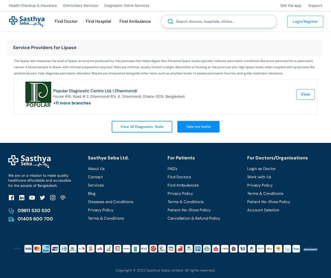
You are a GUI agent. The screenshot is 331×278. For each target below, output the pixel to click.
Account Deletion (263, 210)
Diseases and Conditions (110, 201)
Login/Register (305, 21)
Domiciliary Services (80, 5)
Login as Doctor (261, 168)
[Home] (26, 21)
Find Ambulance (135, 21)
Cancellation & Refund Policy (194, 218)
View (305, 94)
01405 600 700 (35, 219)
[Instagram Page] (53, 197)
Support (315, 5)
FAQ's (172, 168)
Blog (91, 193)
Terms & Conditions (106, 218)
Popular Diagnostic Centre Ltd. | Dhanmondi (95, 91)
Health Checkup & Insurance (33, 5)
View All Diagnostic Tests (142, 126)
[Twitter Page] (42, 197)
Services (96, 185)
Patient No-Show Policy (189, 210)
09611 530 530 (34, 210)
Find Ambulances (183, 185)
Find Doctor (66, 21)
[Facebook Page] (11, 197)
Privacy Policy (100, 210)
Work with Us (259, 177)
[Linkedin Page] (22, 197)
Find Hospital (98, 21)
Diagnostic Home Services (126, 5)
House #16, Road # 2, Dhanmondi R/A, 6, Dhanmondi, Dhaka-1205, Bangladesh (119, 96)
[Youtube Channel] (32, 197)
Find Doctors (179, 177)
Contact (95, 177)
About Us (96, 168)
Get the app (290, 5)
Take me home (198, 126)
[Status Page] (63, 197)
